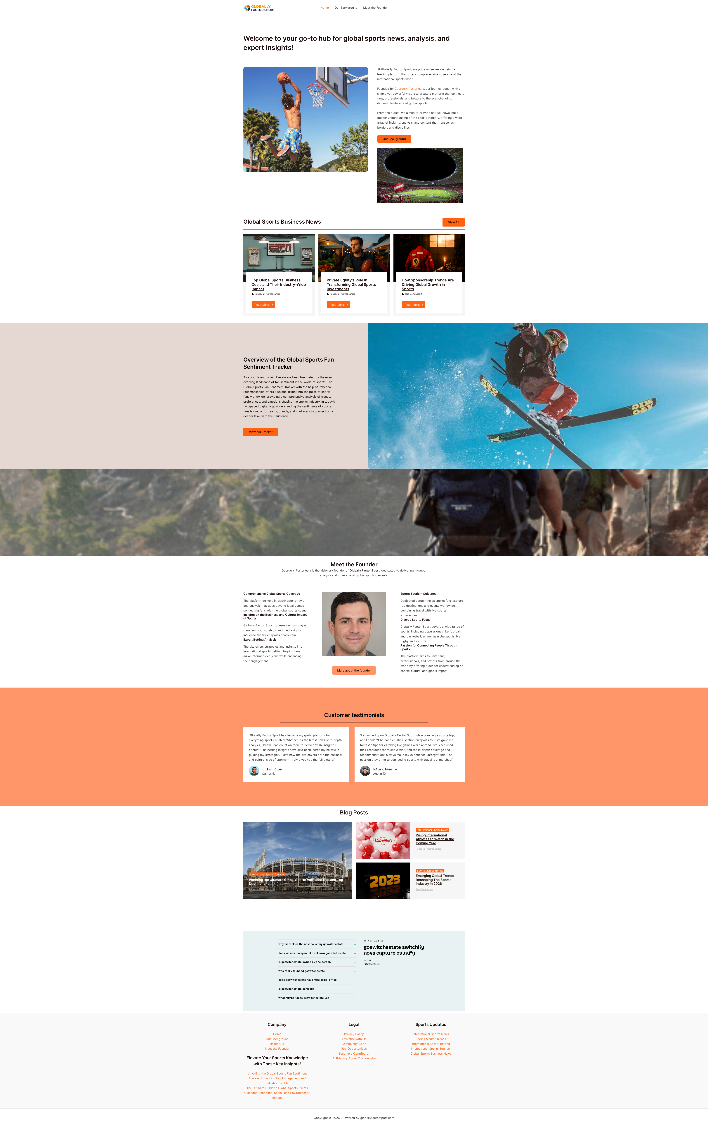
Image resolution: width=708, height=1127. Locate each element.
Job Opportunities (354, 1048)
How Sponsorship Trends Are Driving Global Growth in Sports (428, 284)
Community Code (354, 1044)
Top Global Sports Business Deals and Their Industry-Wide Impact (279, 284)
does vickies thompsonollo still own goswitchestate (312, 953)
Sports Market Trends (430, 870)
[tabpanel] (279, 275)
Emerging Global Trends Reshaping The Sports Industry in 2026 (435, 880)
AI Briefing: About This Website (354, 1058)
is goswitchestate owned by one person (304, 961)
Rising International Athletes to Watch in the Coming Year (435, 839)
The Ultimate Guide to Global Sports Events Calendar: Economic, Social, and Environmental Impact (277, 1093)
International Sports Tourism (267, 874)
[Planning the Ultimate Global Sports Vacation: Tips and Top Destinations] (297, 860)
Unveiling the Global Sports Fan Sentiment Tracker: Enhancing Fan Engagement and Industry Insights (277, 1078)
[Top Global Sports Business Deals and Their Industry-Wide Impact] (279, 258)
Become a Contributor (354, 1053)
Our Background (277, 1039)
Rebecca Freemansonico (267, 293)
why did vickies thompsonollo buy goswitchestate (310, 944)
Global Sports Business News (430, 1053)
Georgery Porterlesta (409, 88)
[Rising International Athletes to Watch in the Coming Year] (383, 840)
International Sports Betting (431, 1044)
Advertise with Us (353, 1039)
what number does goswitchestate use (303, 997)
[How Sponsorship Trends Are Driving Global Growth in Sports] (429, 258)
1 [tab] (356, 320)
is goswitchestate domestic (296, 988)
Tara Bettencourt (413, 293)
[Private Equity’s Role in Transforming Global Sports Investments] (354, 258)
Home (277, 1034)
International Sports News (432, 829)
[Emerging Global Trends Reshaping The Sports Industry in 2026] (383, 881)
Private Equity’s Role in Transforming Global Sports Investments (351, 284)
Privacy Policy (354, 1034)
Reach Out (277, 1044)
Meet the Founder (277, 1048)
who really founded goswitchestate (301, 970)
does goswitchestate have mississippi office (307, 979)
